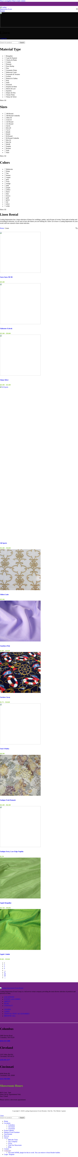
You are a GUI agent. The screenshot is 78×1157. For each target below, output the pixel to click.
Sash (7, 150)
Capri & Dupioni (11, 58)
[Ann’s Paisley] (20, 744)
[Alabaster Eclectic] (20, 323)
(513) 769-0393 (5, 1079)
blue (7, 194)
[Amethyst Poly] (20, 641)
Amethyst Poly (5, 646)
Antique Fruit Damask (8, 800)
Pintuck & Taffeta (11, 78)
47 (5, 972)
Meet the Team (13, 1140)
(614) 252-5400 (5, 1041)
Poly (7, 80)
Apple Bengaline (5, 903)
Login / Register (9, 1154)
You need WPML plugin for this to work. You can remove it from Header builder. (34, 1152)
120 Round (9, 122)
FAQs (10, 1143)
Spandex (9, 91)
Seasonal (9, 84)
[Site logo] (7, 11)
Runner (8, 148)
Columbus (11, 1125)
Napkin (8, 146)
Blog (9, 1147)
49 (5, 976)
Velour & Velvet (11, 97)
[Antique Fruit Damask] (20, 795)
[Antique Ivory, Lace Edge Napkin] (20, 846)
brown (8, 196)
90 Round (9, 136)
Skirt (7, 152)
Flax (7, 68)
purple (8, 188)
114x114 (9, 120)
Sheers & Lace (11, 89)
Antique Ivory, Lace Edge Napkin (11, 851)
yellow (8, 190)
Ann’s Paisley (4, 749)
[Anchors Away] (20, 692)
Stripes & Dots (11, 93)
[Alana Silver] (20, 375)
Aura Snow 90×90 (6, 277)
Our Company (12, 1141)
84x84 (8, 134)
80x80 (8, 132)
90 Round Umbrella (12, 138)
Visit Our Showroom (15, 1145)
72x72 (8, 130)
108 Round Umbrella (13, 116)
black (8, 192)
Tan (7, 173)
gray (7, 179)
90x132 (8, 140)
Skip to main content (18, 1)
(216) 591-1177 (5, 1060)
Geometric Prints (11, 70)
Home (2, 228)
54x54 (8, 126)
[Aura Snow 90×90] (20, 272)
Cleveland (11, 1127)
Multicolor (9, 169)
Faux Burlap (10, 66)
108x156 (9, 118)
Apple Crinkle (5, 954)
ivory (7, 181)
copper (8, 177)
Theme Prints (10, 95)
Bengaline (9, 56)
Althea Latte (4, 594)
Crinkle (8, 62)
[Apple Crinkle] (20, 949)
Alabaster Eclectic (6, 328)
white (8, 206)
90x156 (8, 142)
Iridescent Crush (11, 72)
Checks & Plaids (11, 60)
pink (7, 185)
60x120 (8, 128)
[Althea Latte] (20, 589)
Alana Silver (4, 380)
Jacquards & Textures (13, 74)
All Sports (3, 543)
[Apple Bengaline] (20, 898)
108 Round (9, 113)
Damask (8, 64)
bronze (8, 175)
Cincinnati (11, 1129)
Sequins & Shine (11, 87)
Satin (7, 82)
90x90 (8, 144)
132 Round (9, 124)
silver (8, 204)
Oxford (8, 76)
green (8, 200)
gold (7, 198)
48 (5, 974)
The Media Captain (59, 1111)
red (7, 202)
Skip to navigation (6, 1)
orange (8, 183)
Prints (8, 171)
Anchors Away (5, 697)
